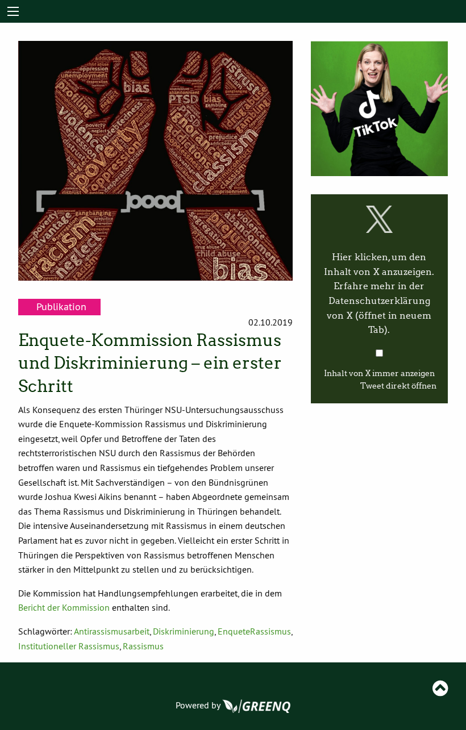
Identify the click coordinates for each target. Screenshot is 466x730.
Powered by (199, 705)
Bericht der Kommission (64, 607)
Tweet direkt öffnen (398, 386)
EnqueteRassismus (254, 631)
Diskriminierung (183, 631)
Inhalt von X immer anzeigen (379, 373)
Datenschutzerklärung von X (379, 315)
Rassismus (143, 646)
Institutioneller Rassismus (68, 646)
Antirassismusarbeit (111, 631)
